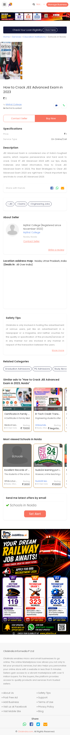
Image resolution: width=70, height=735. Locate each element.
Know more (58, 350)
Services (16, 36)
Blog (40, 711)
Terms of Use (45, 702)
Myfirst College (14, 104)
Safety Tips (44, 693)
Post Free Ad (10, 697)
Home (6, 36)
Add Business (11, 702)
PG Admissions (42, 368)
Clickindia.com (25, 731)
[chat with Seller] (56, 105)
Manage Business (57, 4)
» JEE (10, 203)
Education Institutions (34, 36)
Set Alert (35, 514)
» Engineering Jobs (40, 203)
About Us (8, 693)
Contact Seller (19, 118)
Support (43, 697)
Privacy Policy (46, 706)
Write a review (56, 249)
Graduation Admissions (17, 368)
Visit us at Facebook (15, 706)
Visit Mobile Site (12, 711)
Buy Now (51, 118)
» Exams (21, 203)
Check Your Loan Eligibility (34, 30)
